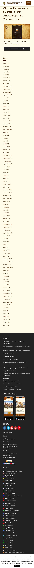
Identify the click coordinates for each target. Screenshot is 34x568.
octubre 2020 (7, 264)
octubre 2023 (7, 161)
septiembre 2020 (8, 267)
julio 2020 (6, 273)
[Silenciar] (23, 49)
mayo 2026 (6, 72)
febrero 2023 (6, 184)
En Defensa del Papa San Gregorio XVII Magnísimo (14, 342)
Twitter (8, 428)
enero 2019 (6, 325)
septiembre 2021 (7, 233)
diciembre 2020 (7, 259)
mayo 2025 (6, 106)
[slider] (27, 48)
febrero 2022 (6, 218)
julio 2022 (6, 204)
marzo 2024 (6, 147)
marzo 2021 (6, 250)
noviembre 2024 (7, 123)
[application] (17, 49)
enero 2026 (6, 83)
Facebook (4, 428)
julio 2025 (6, 101)
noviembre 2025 (7, 89)
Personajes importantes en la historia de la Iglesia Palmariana (16, 374)
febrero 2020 (6, 287)
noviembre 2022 (7, 193)
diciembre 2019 (7, 293)
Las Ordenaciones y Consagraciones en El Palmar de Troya (17, 346)
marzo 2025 (6, 112)
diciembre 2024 (7, 121)
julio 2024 (6, 135)
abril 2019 (6, 316)
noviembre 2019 (7, 296)
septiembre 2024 (8, 129)
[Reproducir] (6, 49)
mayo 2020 (6, 279)
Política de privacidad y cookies (12, 389)
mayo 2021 (6, 244)
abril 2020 (6, 282)
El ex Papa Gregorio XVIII (10, 387)
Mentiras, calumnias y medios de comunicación (16, 350)
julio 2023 (6, 170)
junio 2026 (6, 69)
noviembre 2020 (7, 262)
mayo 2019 (6, 313)
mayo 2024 (6, 141)
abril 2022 (6, 213)
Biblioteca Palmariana (9, 356)
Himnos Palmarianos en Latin (11, 381)
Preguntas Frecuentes (9, 370)
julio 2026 (6, 66)
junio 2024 (6, 138)
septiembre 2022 (7, 198)
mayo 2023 (6, 175)
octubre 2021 (6, 230)
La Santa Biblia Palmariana (10, 359)
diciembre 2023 (7, 155)
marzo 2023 (6, 181)
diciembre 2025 (7, 86)
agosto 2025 (6, 98)
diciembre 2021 (7, 224)
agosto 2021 (6, 236)
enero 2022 (6, 221)
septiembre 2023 (8, 164)
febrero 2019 (6, 322)
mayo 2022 (6, 210)
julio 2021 (5, 239)
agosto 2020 (6, 270)
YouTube (11, 428)
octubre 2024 (7, 126)
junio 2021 (6, 241)
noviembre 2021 (7, 227)
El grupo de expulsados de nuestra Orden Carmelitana (15, 363)
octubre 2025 (7, 92)
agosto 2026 (6, 63)
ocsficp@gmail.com (8, 439)
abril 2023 (6, 178)
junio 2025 (6, 103)
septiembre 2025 (7, 95)
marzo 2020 (6, 285)
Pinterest (15, 428)
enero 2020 (6, 290)
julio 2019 (6, 308)
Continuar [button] (17, 566)
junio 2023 (6, 172)
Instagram (19, 428)
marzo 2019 (6, 319)
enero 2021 (6, 256)
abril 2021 (5, 247)
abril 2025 (6, 109)
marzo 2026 (6, 77)
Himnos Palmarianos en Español (12, 384)
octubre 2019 (7, 299)
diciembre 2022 (7, 190)
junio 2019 (6, 310)
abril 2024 (6, 144)
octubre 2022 (7, 195)
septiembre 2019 (7, 302)
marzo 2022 (6, 216)
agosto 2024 (6, 132)
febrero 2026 (6, 80)
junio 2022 (6, 207)
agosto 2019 (6, 305)
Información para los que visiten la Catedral (15, 368)
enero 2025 (6, 118)
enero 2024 (6, 152)
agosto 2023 (6, 167)
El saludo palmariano (9, 353)
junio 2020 (6, 276)
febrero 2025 (6, 115)
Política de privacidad (25, 563)
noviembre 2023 (7, 158)
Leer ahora (17, 44)
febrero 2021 (6, 253)
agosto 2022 (6, 201)
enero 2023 (6, 187)
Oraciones (6, 378)
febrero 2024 (6, 149)
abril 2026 (6, 75)
